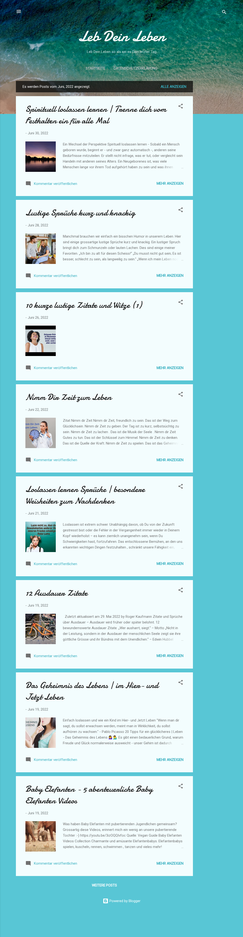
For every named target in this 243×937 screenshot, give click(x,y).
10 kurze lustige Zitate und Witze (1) (83, 305)
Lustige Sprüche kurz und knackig (80, 213)
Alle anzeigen (173, 86)
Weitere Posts (104, 885)
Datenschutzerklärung (135, 68)
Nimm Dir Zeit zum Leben (68, 397)
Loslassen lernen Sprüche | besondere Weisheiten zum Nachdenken (85, 495)
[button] (180, 107)
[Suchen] (224, 13)
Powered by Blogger (124, 901)
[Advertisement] (212, 152)
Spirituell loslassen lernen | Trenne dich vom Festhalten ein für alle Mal (95, 114)
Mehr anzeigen (170, 183)
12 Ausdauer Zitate (56, 593)
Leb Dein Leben (121, 36)
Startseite (95, 68)
